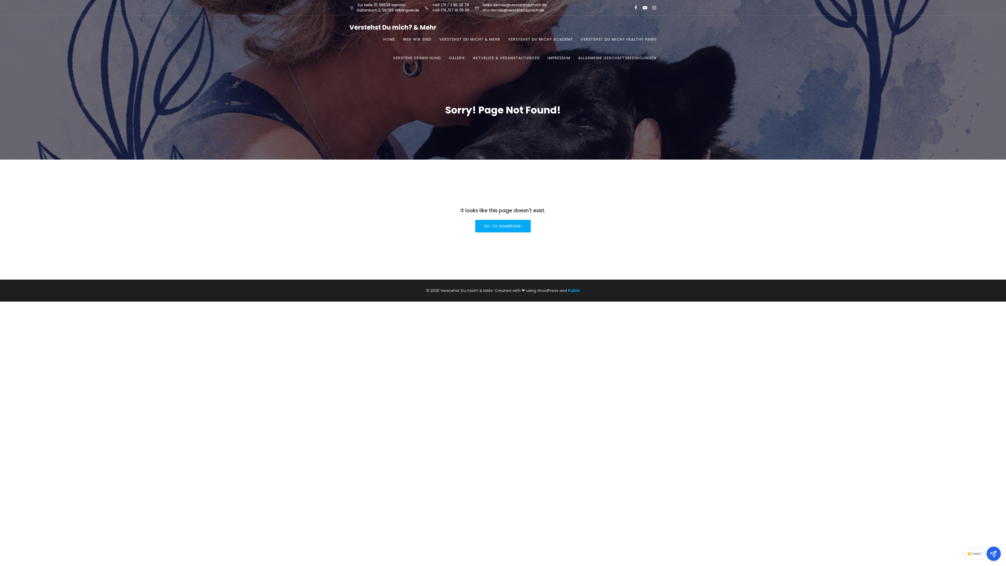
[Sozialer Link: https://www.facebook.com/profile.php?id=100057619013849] (633, 8)
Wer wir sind (417, 39)
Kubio (574, 290)
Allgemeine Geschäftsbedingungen (617, 58)
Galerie (457, 58)
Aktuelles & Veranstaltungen (506, 58)
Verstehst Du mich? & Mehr (469, 39)
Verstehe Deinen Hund (417, 58)
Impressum (559, 58)
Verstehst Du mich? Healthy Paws (619, 39)
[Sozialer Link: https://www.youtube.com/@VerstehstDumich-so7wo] (642, 8)
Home (389, 39)
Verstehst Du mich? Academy (540, 39)
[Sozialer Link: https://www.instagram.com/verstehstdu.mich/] (652, 8)
